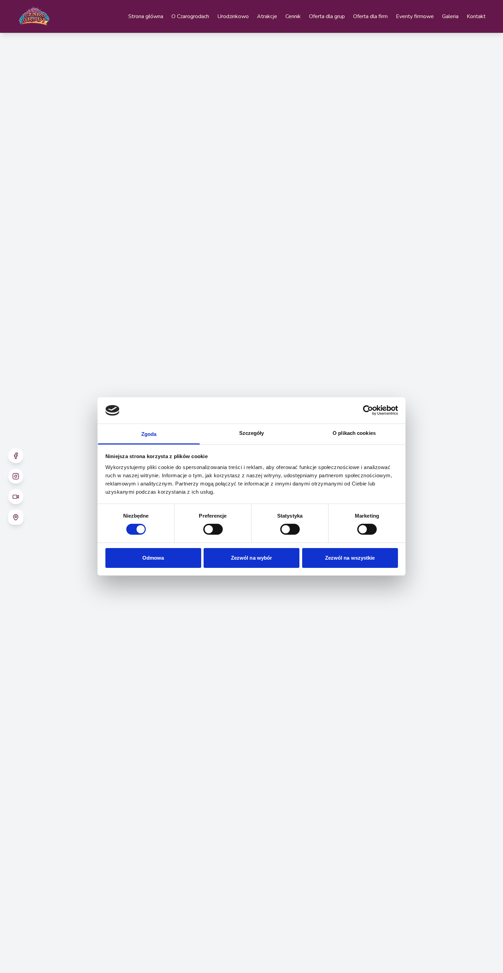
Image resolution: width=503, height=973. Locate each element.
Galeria (450, 16)
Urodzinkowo (233, 16)
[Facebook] (15, 455)
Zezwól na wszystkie (350, 558)
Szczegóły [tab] (251, 433)
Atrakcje (267, 16)
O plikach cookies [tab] (354, 433)
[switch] (213, 529)
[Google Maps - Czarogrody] (15, 517)
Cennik (293, 16)
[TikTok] (15, 496)
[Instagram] (15, 476)
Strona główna (145, 16)
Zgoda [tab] (149, 434)
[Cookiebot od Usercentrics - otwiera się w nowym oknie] (368, 410)
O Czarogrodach (190, 16)
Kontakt (476, 16)
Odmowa (153, 558)
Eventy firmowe (415, 16)
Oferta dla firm (370, 16)
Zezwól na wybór (251, 558)
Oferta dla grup (327, 16)
